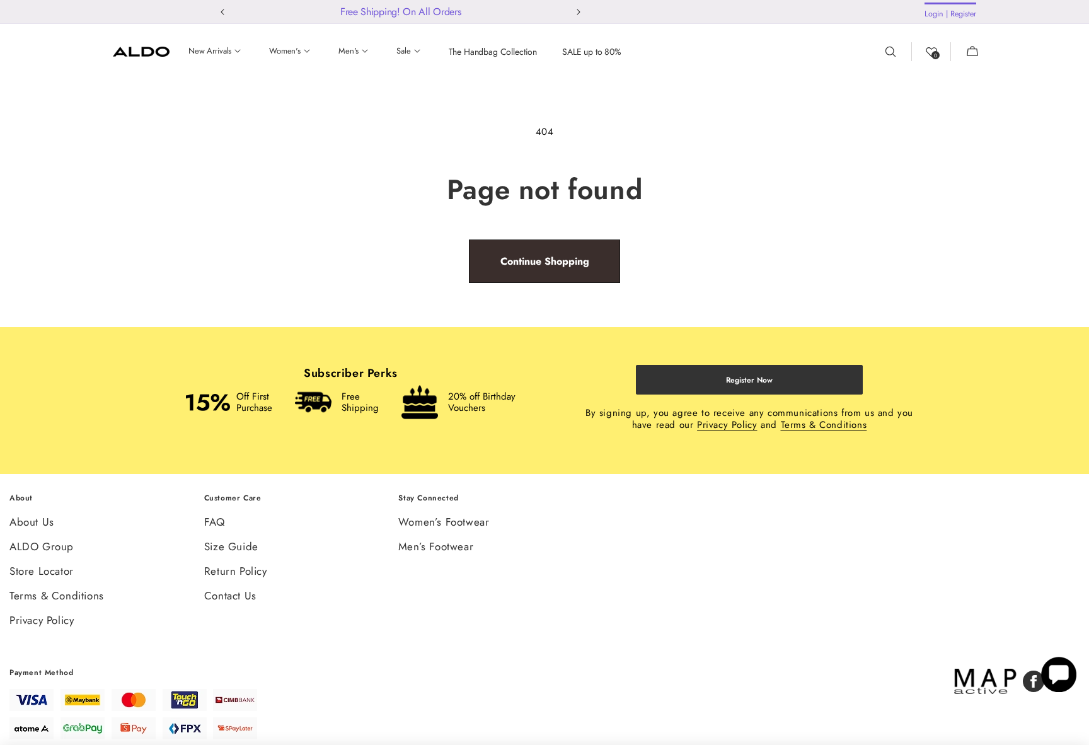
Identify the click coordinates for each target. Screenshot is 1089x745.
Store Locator (41, 571)
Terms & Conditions (824, 425)
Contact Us (230, 595)
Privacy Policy (727, 425)
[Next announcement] (579, 12)
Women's (285, 51)
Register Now (749, 380)
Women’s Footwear (444, 522)
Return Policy (235, 571)
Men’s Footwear (435, 546)
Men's (348, 51)
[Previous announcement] (223, 12)
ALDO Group (41, 546)
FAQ (214, 522)
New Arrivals (209, 51)
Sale (403, 51)
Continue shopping (544, 261)
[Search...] (898, 51)
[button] (965, 51)
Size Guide (231, 546)
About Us (31, 522)
